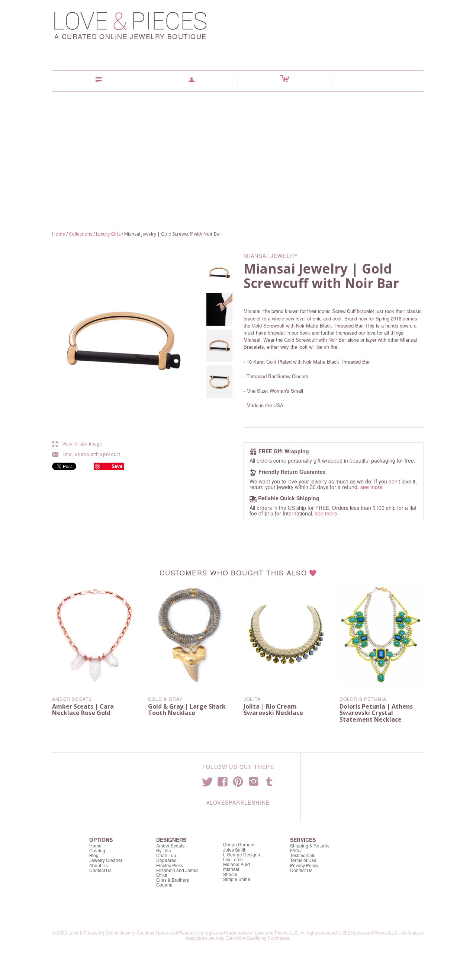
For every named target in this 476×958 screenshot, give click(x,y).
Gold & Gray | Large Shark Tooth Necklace (187, 709)
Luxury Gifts (108, 234)
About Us (98, 865)
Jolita (252, 699)
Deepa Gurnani (238, 844)
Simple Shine (236, 879)
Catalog (97, 850)
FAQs (295, 850)
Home (58, 234)
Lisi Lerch (233, 859)
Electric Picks (169, 865)
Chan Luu (166, 855)
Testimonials (302, 855)
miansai (231, 869)
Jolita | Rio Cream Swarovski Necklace (273, 709)
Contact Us (100, 870)
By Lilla (163, 850)
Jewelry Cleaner (105, 860)
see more (371, 487)
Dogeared (166, 860)
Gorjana (164, 884)
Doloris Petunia (363, 699)
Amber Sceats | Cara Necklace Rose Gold (83, 709)
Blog (94, 855)
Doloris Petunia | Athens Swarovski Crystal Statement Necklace (376, 713)
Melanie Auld (236, 864)
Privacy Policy (304, 865)
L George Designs (241, 854)
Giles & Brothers (172, 879)
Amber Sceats (72, 699)
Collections (80, 234)
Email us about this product (86, 454)
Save (117, 466)
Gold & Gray (165, 699)
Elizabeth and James (177, 870)
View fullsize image (77, 443)
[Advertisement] (238, 148)
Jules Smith (235, 849)
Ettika (161, 875)
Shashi (230, 874)
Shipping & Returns (309, 845)
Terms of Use (303, 860)
